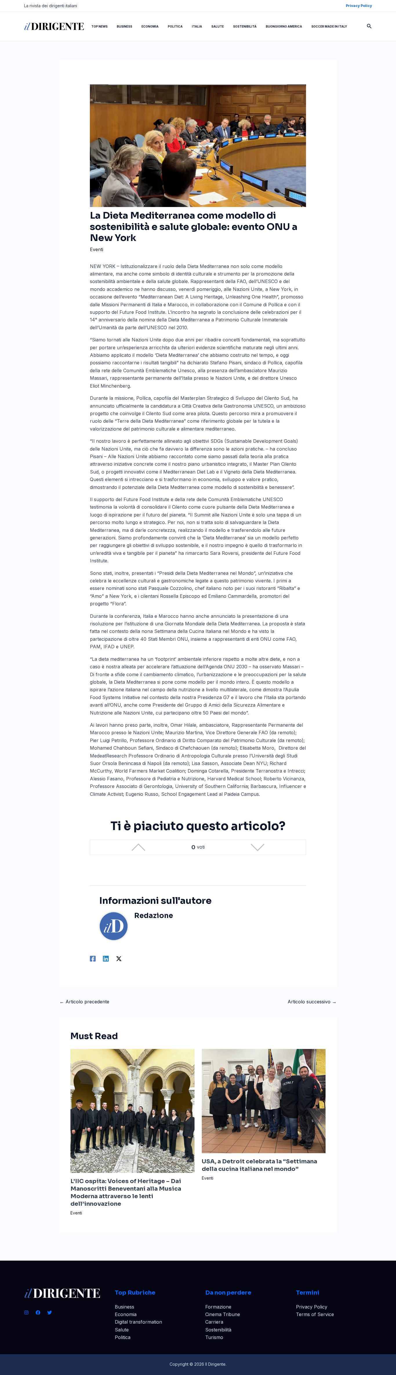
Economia (126, 1314)
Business (124, 1307)
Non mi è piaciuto (257, 847)
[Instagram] (26, 1312)
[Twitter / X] (119, 958)
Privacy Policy (311, 1307)
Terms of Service (315, 1314)
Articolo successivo (312, 1002)
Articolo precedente (84, 1002)
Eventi (96, 249)
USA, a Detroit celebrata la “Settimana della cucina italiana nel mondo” (259, 1165)
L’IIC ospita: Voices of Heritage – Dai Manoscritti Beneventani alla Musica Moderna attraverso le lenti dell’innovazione (125, 1192)
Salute (122, 1330)
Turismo (214, 1337)
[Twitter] (49, 1312)
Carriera (214, 1322)
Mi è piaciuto (138, 847)
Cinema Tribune (222, 1314)
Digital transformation (138, 1322)
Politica (122, 1337)
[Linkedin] (106, 958)
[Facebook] (93, 958)
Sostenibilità (218, 1330)
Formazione (218, 1307)
